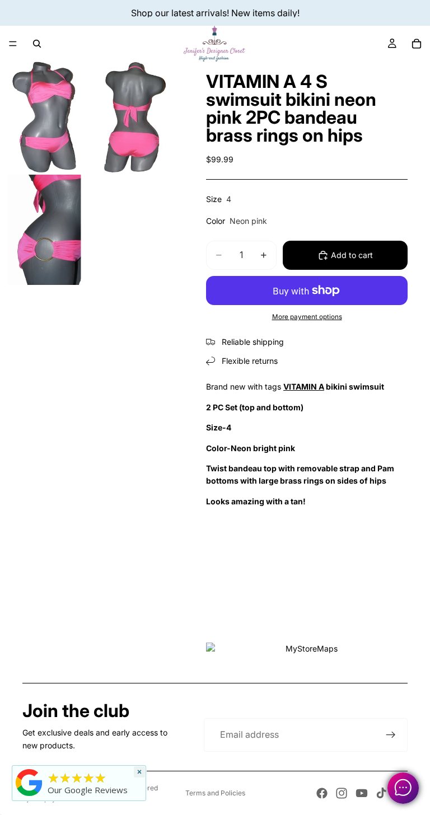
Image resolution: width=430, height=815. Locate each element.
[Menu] (13, 44)
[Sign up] (391, 735)
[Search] (37, 43)
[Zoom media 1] (44, 117)
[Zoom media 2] (135, 117)
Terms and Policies (215, 793)
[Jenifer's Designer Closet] (29, 782)
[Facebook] (322, 793)
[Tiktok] (381, 793)
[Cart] (416, 43)
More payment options (307, 317)
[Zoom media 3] (44, 230)
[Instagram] (341, 793)
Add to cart (352, 255)
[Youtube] (361, 793)
